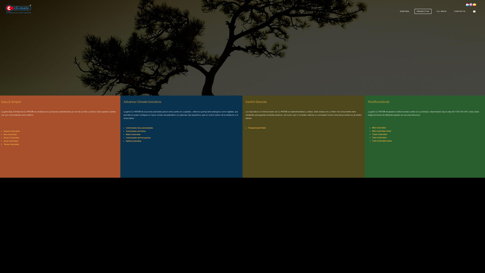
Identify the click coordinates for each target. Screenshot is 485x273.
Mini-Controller (379, 128)
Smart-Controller (11, 138)
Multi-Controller (133, 134)
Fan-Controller (10, 134)
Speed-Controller (12, 131)
